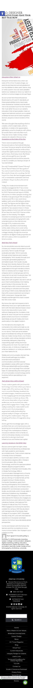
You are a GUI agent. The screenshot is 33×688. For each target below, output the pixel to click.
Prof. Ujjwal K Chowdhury (15, 536)
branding (24, 539)
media (18, 546)
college (9, 541)
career (4, 541)
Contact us (16, 666)
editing (16, 543)
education (23, 543)
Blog (16, 645)
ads (19, 539)
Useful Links (16, 656)
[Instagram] (21, 604)
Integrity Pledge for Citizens (16, 653)
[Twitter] (12, 604)
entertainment (7, 544)
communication (18, 541)
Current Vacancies (16, 651)
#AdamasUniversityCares (16, 633)
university (23, 548)
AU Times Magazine (16, 642)
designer (28, 541)
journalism (5, 546)
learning (12, 546)
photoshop (15, 548)
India (27, 544)
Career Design (16, 636)
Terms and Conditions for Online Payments (16, 660)
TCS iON (16, 663)
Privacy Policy (16, 672)
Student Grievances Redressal (16, 669)
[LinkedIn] (16, 604)
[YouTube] (19, 604)
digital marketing (8, 543)
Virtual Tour (16, 648)
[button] (2, 13)
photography (6, 548)
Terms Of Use (16, 675)
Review (16, 681)
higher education (19, 544)
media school (25, 546)
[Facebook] (14, 604)
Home (16, 628)
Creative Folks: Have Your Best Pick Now (16, 16)
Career (15, 539)
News (16, 639)
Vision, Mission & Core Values (16, 630)
